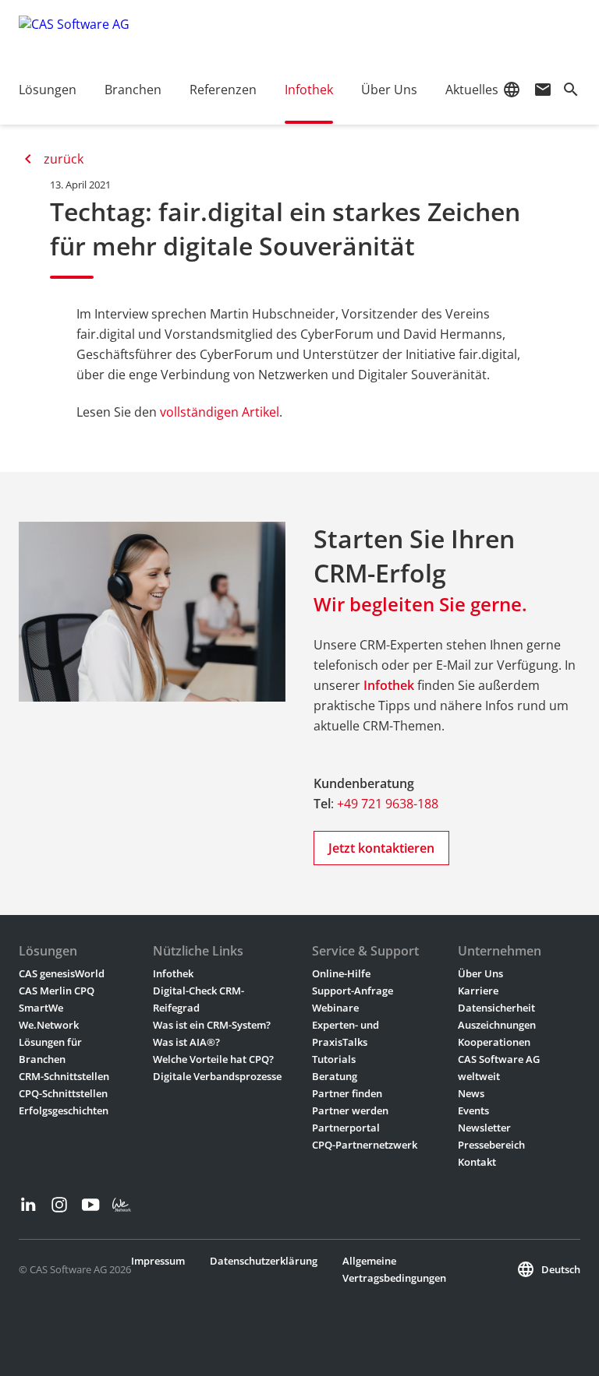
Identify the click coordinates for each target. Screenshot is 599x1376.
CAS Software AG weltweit (499, 1067)
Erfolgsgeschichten (63, 1110)
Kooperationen (494, 1042)
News (471, 1093)
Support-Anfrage (352, 991)
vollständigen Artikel (219, 412)
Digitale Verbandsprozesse (217, 1076)
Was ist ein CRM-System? (212, 1025)
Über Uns (480, 973)
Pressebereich (491, 1145)
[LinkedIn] (28, 1204)
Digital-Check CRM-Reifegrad (198, 999)
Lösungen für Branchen (50, 1050)
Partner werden (350, 1110)
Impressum (158, 1261)
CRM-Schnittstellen (64, 1076)
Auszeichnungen (497, 1025)
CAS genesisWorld (62, 973)
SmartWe (41, 1008)
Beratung (334, 1076)
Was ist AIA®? (186, 1042)
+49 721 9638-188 (387, 803)
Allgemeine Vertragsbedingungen (394, 1269)
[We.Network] (121, 1204)
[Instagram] (59, 1204)
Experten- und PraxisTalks (345, 1033)
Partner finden (347, 1093)
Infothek (388, 685)
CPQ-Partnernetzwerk (364, 1145)
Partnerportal (346, 1128)
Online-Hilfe (341, 973)
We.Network (49, 1025)
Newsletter (484, 1128)
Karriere (478, 991)
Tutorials (334, 1059)
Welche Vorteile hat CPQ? (213, 1059)
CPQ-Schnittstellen (63, 1093)
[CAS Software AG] (74, 35)
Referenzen (223, 89)
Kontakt (477, 1162)
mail (542, 89)
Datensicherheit (496, 1008)
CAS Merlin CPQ (56, 991)
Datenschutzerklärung (263, 1261)
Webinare (335, 1008)
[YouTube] (90, 1204)
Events (473, 1110)
